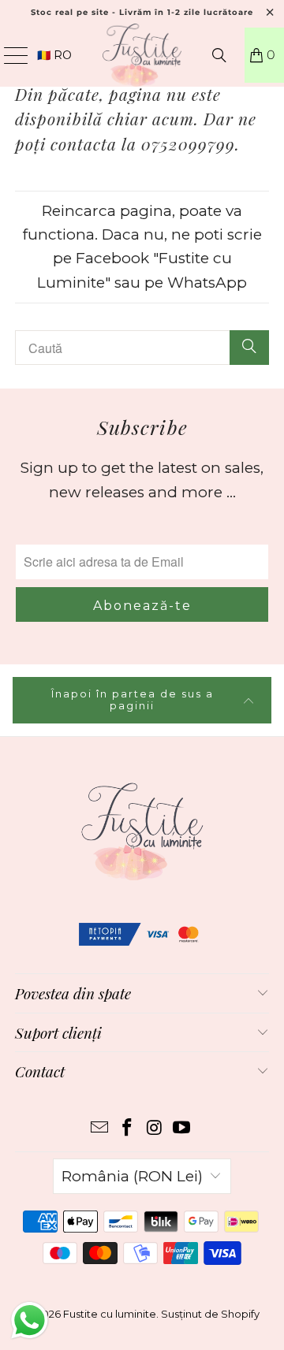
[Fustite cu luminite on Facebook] (128, 1129)
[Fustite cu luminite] (142, 55)
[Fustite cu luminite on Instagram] (155, 1129)
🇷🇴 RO (54, 55)
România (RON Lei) (132, 1176)
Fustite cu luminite (109, 1313)
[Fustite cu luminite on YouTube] (182, 1129)
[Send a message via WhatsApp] (29, 1320)
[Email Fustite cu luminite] (100, 1129)
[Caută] (219, 55)
